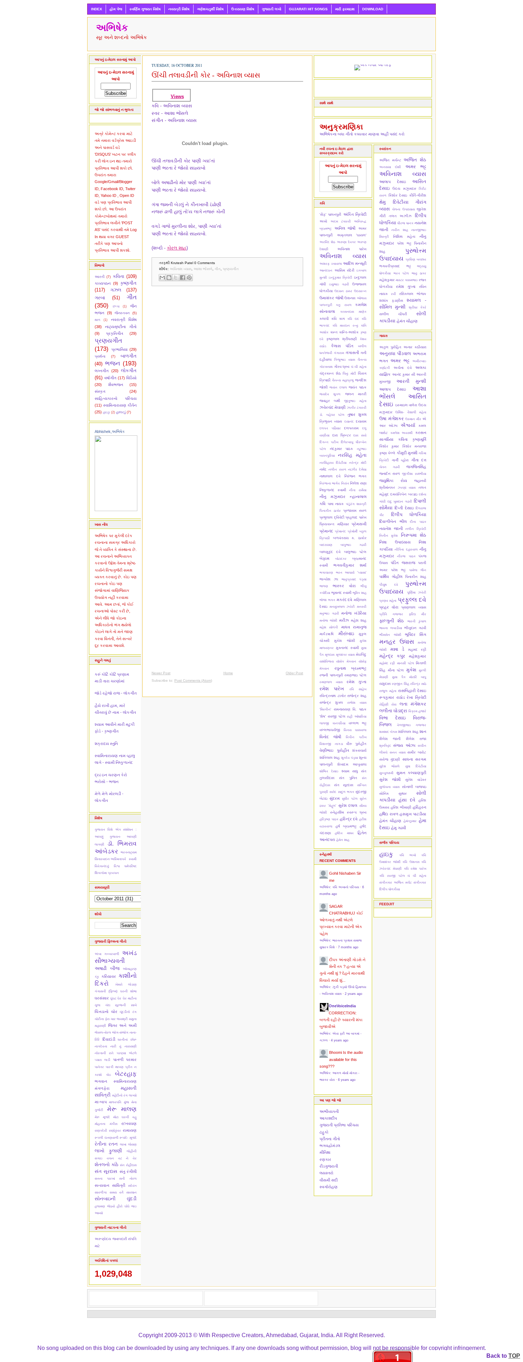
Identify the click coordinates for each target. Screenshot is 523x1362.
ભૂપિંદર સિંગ (415, 634)
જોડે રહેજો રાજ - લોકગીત (116, 693)
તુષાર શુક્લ (357, 414)
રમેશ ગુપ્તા (356, 682)
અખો (323, 221)
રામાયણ (130, 1130)
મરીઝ (344, 620)
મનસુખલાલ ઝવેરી (342, 606)
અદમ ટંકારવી (341, 221)
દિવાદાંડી (108, 1039)
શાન (422, 731)
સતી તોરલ (128, 1178)
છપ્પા (116, 306)
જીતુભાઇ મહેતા (355, 401)
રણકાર (325, 1159)
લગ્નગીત (102, 371)
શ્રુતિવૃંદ (385, 745)
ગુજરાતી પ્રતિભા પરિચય (339, 1125)
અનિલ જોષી (345, 228)
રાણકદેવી (101, 1130)
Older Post (294, 673)
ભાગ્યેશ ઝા (328, 579)
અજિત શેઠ (414, 159)
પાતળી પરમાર (125, 1059)
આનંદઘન (325, 270)
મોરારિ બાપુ (417, 677)
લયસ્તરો (326, 1173)
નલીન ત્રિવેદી (415, 529)
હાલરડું (121, 412)
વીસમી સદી (328, 1180)
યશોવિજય (326, 661)
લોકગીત (129, 370)
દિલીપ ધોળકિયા (409, 514)
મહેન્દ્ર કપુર (392, 656)
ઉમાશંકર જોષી (331, 298)
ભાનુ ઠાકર (419, 273)
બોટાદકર (341, 559)
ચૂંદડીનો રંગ (128, 1012)
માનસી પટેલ (405, 663)
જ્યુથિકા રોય (393, 480)
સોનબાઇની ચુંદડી (116, 1198)
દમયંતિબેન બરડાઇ (403, 494)
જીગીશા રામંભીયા (414, 474)
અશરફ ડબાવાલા (330, 264)
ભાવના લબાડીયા (390, 628)
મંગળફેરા (102, 1088)
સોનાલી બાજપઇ (414, 787)
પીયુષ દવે (388, 584)
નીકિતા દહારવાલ (406, 549)
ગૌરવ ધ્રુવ (342, 367)
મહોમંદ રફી (387, 663)
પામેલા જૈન (418, 570)
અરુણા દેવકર (346, 242)
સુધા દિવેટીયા (415, 766)
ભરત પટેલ (401, 273)
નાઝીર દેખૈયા (357, 469)
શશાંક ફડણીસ (391, 300)
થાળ (97, 320)
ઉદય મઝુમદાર (404, 189)
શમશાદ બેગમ (388, 732)
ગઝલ (115, 290)
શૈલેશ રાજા (416, 739)
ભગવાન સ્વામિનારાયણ (116, 1081)
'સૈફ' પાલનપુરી (330, 214)
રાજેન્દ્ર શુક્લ (331, 702)
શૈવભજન (115, 384)
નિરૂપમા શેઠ (413, 535)
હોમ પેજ (116, 9)
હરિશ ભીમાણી (401, 807)
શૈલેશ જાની (390, 739)
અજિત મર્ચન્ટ (390, 160)
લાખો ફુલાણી (108, 1150)
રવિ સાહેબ (357, 689)
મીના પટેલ (396, 670)
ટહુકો (323, 1132)
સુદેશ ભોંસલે (389, 766)
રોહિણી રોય (387, 704)
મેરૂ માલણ (122, 1108)
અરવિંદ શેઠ (327, 242)
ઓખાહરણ (130, 969)
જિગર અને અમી (122, 1025)
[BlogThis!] (169, 277)
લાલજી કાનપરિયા (332, 723)
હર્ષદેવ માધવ (344, 833)
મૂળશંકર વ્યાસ (345, 654)
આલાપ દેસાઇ (392, 181)
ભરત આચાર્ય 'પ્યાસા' (351, 572)
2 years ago (353, 994)
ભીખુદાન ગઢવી (415, 628)
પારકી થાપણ (114, 1067)
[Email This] (162, 277)
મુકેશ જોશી (344, 641)
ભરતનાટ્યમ (129, 852)
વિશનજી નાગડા (331, 744)
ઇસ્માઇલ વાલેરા (406, 405)
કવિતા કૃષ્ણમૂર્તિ (412, 439)
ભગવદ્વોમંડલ (329, 1145)
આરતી (100, 277)
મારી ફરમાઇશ (345, 9)
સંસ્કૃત (100, 391)
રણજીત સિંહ (400, 684)
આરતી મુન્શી (411, 381)
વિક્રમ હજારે (417, 711)
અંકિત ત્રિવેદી (354, 214)
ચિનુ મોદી (349, 373)
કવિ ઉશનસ (410, 862)
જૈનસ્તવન (122, 313)
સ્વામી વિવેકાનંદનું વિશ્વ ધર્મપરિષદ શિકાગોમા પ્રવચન (116, 866)
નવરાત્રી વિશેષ (179, 9)
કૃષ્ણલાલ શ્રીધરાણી (341, 339)
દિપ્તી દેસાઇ (404, 508)
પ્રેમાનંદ (340, 531)
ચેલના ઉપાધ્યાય (403, 209)
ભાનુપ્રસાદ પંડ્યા (354, 579)
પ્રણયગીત (108, 340)
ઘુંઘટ (113, 998)
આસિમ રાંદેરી (344, 270)
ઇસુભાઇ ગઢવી (339, 284)
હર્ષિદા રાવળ (388, 814)
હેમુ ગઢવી (398, 828)
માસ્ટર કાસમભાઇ (407, 280)
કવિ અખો (407, 855)
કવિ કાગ (338, 319)
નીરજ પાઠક (406, 556)
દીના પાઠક (418, 522)
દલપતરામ (351, 428)
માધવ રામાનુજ (353, 627)
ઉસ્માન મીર (413, 419)
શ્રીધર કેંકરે (417, 307)
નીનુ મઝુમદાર (332, 496)
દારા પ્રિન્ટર (341, 435)
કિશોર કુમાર (389, 446)
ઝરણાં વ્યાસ (407, 487)
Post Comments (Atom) (193, 680)
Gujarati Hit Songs (308, 9)
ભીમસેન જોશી (390, 635)
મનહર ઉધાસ (396, 641)
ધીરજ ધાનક (405, 223)
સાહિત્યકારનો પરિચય (116, 398)
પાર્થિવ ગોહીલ (390, 576)
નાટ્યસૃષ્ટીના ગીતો (121, 327)
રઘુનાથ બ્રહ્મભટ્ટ (350, 668)
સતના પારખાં (105, 1178)
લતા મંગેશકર (413, 704)
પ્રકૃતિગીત (114, 333)
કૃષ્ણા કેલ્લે (387, 453)
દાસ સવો (359, 435)
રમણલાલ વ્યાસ (331, 682)
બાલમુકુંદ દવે (329, 552)
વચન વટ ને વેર (122, 1158)
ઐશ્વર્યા (408, 425)
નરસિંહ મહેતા (352, 455)
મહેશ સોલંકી (328, 627)
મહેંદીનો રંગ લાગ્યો (124, 1095)
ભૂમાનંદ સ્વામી (341, 593)
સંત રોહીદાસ (128, 1165)
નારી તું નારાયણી (123, 1046)
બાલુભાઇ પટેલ (355, 552)
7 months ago (348, 947)
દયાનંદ (349, 421)
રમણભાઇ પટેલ (355, 675)
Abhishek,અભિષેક (110, 431)
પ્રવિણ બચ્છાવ (416, 259)
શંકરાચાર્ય (359, 750)
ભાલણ (323, 586)
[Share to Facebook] (182, 277)
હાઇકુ (106, 412)
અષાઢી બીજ (107, 968)
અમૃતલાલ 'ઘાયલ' (352, 235)
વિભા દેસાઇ (392, 717)
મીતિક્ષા (325, 1152)
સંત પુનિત (348, 778)
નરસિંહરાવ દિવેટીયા (333, 463)
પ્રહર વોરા (388, 607)
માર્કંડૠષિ (326, 634)
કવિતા (118, 276)
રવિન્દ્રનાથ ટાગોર (332, 696)
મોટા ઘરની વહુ (125, 1117)
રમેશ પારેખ (331, 688)
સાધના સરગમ (414, 759)
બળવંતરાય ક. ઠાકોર (349, 538)
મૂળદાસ (329, 654)
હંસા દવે (406, 800)
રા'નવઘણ (129, 1123)
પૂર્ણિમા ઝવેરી (417, 592)
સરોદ (332, 792)
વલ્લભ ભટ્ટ (357, 723)
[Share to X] (175, 277)
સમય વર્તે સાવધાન (123, 1192)
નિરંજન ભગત (355, 476)
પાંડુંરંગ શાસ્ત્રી (356, 504)
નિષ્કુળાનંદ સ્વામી (332, 490)
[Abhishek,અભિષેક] (116, 510)
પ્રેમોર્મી (353, 531)
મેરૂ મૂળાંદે (102, 1117)
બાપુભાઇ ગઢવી (353, 545)
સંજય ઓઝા (404, 745)
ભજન (112, 363)
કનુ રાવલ (343, 305)
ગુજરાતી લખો (271, 9)
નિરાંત (345, 483)
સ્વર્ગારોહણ (328, 1187)
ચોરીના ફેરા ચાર (105, 1019)
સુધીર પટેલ (350, 798)
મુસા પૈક (399, 677)
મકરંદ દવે (345, 599)
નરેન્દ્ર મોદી (357, 463)
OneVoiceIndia (342, 1006)
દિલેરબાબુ (347, 442)
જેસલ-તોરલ (103, 1032)
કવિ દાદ (353, 319)
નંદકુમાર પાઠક (341, 449)
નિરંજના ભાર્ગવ (329, 483)
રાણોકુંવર (115, 1130)
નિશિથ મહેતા (404, 236)
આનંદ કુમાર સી (403, 374)
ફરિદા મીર (417, 614)
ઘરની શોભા (128, 991)
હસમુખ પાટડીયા (413, 814)
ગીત (132, 297)
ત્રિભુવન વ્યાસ (330, 421)
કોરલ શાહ (176, 248)
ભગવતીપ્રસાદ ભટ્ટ (395, 266)
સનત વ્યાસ (398, 752)
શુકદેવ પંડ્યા (349, 758)
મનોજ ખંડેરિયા (353, 613)
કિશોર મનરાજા (414, 446)
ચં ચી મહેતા (358, 367)
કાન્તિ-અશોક (349, 332)
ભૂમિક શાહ (359, 593)
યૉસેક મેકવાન (346, 661)
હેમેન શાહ (342, 840)
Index (96, 9)
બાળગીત (129, 356)
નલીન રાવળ (337, 469)
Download (372, 9)
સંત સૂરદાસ (106, 1171)
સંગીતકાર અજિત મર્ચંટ (395, 882)
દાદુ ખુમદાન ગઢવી (399, 501)
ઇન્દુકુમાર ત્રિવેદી (341, 277)
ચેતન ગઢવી (389, 467)
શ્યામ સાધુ (350, 771)
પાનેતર (99, 1067)
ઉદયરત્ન (360, 291)
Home (228, 673)
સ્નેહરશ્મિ (337, 812)
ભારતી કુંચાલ (416, 621)
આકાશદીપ (328, 1118)
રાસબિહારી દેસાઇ (412, 690)
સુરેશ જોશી (390, 779)
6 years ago (346, 1080)
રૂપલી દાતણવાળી (106, 1138)
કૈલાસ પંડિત (342, 346)
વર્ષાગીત (110, 378)
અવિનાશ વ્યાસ (180, 269)
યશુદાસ (385, 684)
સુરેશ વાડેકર (415, 780)
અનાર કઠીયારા (414, 347)
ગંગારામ (339, 353)
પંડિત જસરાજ (403, 563)
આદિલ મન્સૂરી (354, 263)
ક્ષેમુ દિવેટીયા (393, 202)
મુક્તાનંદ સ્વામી (347, 648)
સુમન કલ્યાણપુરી (411, 773)
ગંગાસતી (352, 352)
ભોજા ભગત (327, 600)
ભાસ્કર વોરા (344, 586)
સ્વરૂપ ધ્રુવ (356, 812)
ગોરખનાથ (326, 367)
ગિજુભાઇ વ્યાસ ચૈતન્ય (350, 359)
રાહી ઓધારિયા (356, 716)
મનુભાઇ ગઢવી (329, 613)
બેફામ (324, 558)
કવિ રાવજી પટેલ (392, 876)
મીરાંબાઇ (346, 633)
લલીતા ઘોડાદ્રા (393, 710)
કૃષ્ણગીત (128, 283)
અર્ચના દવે (402, 368)
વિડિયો (131, 378)
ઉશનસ (349, 298)
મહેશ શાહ (358, 620)
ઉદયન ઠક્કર (343, 291)
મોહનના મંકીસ (106, 1124)
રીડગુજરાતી (328, 1166)
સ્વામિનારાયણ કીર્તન (120, 405)
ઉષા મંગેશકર (391, 418)
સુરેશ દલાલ (348, 805)
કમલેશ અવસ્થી (401, 433)
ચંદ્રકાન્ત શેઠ (330, 373)
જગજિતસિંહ (416, 467)
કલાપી (324, 319)
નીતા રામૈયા (357, 490)
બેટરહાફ (126, 1073)
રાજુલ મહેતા (387, 691)
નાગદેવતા (101, 1046)
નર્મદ (323, 469)
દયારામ (361, 421)
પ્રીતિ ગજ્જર (391, 614)
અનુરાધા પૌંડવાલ (395, 353)
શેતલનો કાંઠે (106, 1164)
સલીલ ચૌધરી (393, 314)
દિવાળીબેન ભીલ (393, 521)
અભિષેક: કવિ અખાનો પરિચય (339, 887)
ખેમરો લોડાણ (126, 984)
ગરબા (100, 297)
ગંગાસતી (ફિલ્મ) (106, 991)
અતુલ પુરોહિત (390, 347)
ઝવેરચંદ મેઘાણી (332, 407)
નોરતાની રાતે (104, 1053)
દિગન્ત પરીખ (328, 442)
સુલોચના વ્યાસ (389, 787)
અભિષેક (112, 27)
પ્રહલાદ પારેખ (355, 517)
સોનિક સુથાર (393, 793)
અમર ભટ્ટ (415, 166)
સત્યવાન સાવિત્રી (110, 1185)
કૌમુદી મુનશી (407, 453)
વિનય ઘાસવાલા (355, 730)
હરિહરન (419, 807)
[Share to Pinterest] (189, 277)
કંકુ (97, 976)
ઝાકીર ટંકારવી (356, 407)
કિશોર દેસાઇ (398, 195)
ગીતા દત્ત (419, 460)
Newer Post (161, 673)
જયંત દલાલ (338, 387)
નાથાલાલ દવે (329, 476)
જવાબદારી (119, 1239)
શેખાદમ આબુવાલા (352, 764)
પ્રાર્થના (100, 356)
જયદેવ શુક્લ (329, 394)
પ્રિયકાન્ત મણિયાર (334, 524)
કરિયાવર (108, 976)
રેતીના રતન (106, 1144)
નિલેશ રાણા (358, 483)
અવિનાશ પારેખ (351, 249)
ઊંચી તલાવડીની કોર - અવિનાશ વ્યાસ (206, 75)
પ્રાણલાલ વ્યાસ (413, 607)
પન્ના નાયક (336, 504)
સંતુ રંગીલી (128, 1171)
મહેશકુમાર (387, 280)
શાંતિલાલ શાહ (329, 758)
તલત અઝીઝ (400, 216)
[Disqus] (227, 384)
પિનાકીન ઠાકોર (330, 511)
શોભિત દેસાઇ (328, 771)
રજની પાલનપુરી (331, 675)
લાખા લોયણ (128, 1144)
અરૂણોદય (103, 1239)
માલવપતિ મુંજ (119, 1102)
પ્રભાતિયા (119, 349)
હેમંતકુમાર (410, 821)
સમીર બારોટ (416, 752)
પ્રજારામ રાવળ (354, 511)
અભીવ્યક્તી (329, 1111)
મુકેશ (411, 669)
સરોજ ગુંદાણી (389, 759)
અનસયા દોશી (390, 167)
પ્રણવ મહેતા (387, 600)
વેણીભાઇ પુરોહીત (334, 750)
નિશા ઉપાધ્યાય (395, 542)
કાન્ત (334, 332)
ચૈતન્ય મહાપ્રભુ (343, 380)
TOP (514, 1356)
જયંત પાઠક (357, 387)
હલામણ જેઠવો (105, 1206)
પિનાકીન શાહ (415, 577)
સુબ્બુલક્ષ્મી (386, 773)
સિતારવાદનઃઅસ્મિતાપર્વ (110, 859)
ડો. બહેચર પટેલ (331, 415)
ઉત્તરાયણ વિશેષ (242, 9)
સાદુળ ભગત (346, 792)
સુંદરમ (334, 798)
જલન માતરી (355, 394)
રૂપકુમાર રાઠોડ (392, 697)
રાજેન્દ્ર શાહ (356, 696)
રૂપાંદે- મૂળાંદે (128, 1138)
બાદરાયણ (325, 545)
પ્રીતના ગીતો (329, 1139)
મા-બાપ (101, 1102)
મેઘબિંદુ (361, 654)
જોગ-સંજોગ (120, 1032)
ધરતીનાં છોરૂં (127, 1039)
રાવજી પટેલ (336, 716)
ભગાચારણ (326, 572)
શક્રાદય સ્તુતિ (106, 743)
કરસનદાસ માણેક (353, 311)
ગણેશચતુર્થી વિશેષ (210, 9)
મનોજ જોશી (328, 620)
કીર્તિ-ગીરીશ (417, 195)
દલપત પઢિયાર (330, 428)
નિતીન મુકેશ (388, 535)
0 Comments (204, 263)
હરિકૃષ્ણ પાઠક (328, 819)
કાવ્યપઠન (103, 283)
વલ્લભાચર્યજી (329, 730)
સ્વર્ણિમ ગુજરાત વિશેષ (145, 9)
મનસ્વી (361, 606)
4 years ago (339, 1040)
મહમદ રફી (417, 649)
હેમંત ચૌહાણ (407, 321)
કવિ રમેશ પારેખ (415, 868)
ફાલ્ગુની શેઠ (391, 620)
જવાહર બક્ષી (329, 401)
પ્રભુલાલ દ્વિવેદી (331, 517)
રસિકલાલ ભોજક (412, 294)
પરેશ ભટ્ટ (404, 243)
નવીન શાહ (399, 230)
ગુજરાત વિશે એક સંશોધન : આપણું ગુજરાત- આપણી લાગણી (116, 837)
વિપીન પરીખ (356, 737)
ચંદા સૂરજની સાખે (121, 1005)
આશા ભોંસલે (203, 269)
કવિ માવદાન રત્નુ (345, 325)
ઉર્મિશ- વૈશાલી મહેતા (410, 412)
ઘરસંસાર (102, 998)
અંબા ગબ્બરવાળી (107, 954)
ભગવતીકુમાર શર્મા (349, 565)
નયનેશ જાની (391, 528)
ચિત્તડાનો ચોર (106, 1011)
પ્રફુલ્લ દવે (412, 599)
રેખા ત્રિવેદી (416, 697)
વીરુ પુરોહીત (356, 744)
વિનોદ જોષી (330, 737)
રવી (393, 294)
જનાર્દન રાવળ (389, 474)
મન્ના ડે (397, 649)
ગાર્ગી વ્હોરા (400, 460)
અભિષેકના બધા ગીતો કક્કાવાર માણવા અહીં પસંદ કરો (362, 134)
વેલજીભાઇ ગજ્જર (412, 725)
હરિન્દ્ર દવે (349, 819)
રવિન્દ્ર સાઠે (418, 684)
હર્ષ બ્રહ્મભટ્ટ (346, 826)
